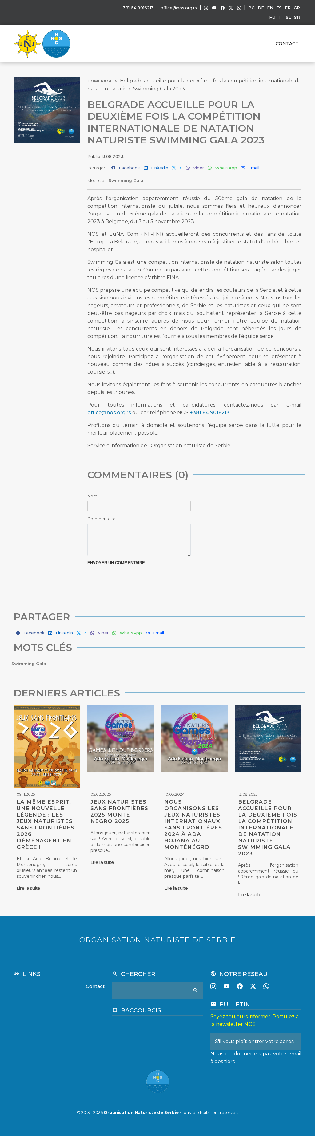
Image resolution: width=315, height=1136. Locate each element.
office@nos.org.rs (179, 7)
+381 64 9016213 (209, 412)
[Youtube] (214, 8)
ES (279, 7)
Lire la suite (28, 888)
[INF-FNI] (28, 43)
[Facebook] (223, 8)
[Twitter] (231, 8)
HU (272, 17)
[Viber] (239, 8)
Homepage (100, 80)
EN (270, 7)
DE (261, 7)
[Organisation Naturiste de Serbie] (56, 43)
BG (251, 7)
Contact (287, 43)
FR (288, 7)
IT (280, 17)
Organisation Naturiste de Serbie (141, 1112)
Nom (92, 495)
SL (288, 17)
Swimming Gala (126, 180)
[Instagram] (206, 8)
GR (297, 7)
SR (297, 17)
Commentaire (101, 518)
